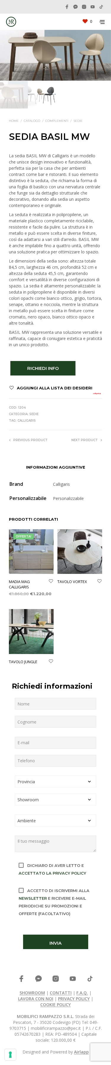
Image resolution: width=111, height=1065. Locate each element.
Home (14, 121)
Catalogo (32, 121)
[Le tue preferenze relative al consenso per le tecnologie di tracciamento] (10, 1054)
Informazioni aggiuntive (55, 467)
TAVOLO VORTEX (72, 581)
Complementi (56, 121)
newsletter (33, 898)
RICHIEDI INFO (43, 368)
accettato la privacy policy (52, 873)
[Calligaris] (97, 393)
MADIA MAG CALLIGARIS (19, 584)
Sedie (78, 121)
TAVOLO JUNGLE (23, 661)
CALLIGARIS (26, 421)
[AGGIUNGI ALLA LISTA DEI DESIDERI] (51, 581)
